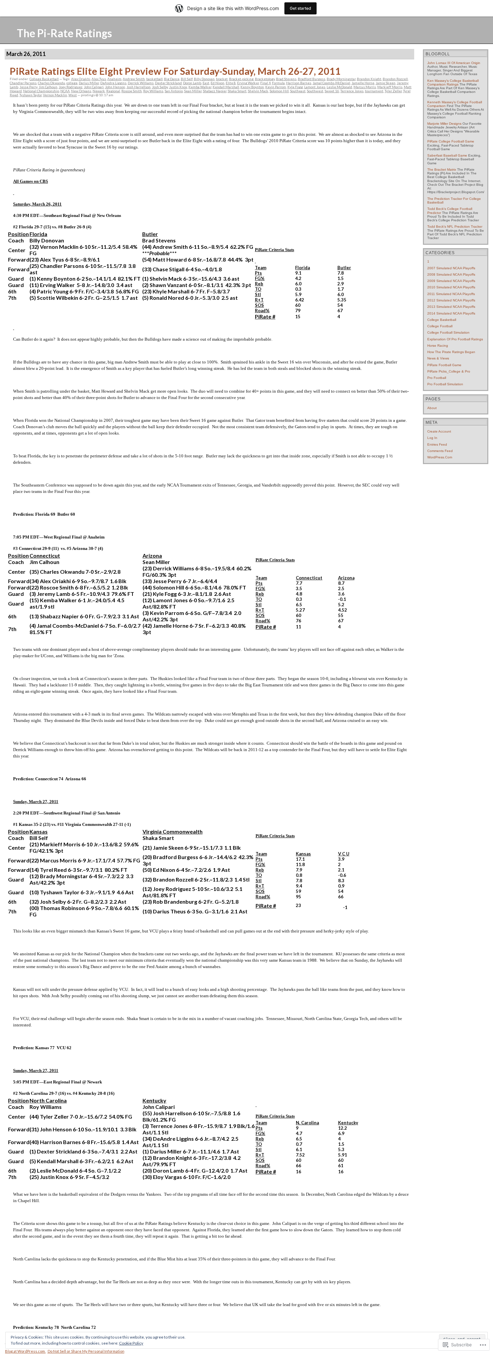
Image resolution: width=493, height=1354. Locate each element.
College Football (439, 326)
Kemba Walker (199, 87)
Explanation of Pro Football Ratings (455, 339)
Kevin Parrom (275, 87)
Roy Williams (153, 91)
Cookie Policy (131, 1343)
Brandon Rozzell (395, 79)
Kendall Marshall (226, 87)
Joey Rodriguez (71, 87)
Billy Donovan (204, 79)
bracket (222, 79)
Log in (432, 438)
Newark (99, 91)
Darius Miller (89, 83)
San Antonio (174, 91)
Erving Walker (248, 83)
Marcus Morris (364, 87)
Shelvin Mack (258, 91)
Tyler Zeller (393, 91)
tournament (374, 91)
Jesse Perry (28, 87)
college (71, 83)
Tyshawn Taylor (30, 95)
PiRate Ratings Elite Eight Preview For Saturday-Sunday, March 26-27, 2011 (175, 71)
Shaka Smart (237, 91)
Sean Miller (193, 91)
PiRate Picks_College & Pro (448, 371)
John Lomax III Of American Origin (453, 63)
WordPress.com (439, 457)
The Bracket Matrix (441, 169)
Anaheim (114, 79)
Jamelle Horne (362, 83)
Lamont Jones (314, 87)
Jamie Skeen (385, 83)
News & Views (438, 358)
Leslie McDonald (339, 87)
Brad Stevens (286, 79)
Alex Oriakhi (80, 79)
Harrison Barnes (298, 83)
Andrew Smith (134, 79)
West (72, 95)
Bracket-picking (241, 79)
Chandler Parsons (23, 83)
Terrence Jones (352, 91)
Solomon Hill (279, 91)
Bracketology (265, 79)
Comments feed (440, 451)
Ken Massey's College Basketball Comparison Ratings (453, 82)
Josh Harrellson (138, 87)
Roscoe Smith (131, 91)
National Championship (41, 91)
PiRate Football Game (444, 365)
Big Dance (171, 79)
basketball (154, 79)
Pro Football (436, 378)
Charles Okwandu (51, 83)
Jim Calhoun (48, 87)
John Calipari (94, 87)
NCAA (65, 91)
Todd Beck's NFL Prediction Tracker (454, 226)
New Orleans (81, 91)
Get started (300, 8)
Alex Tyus (99, 79)
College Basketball (44, 79)
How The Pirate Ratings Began (451, 352)
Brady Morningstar (341, 79)
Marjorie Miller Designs (444, 123)
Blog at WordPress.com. (25, 1351)
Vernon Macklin (55, 95)
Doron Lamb (192, 83)
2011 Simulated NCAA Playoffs (451, 294)
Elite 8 (231, 83)
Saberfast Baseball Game (447, 155)
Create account (439, 431)
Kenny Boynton (252, 87)
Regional (113, 91)
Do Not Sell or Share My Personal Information (86, 1351)
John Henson (115, 87)
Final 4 (265, 83)
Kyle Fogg (295, 87)
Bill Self (187, 79)
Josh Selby (160, 87)
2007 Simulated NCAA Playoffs (451, 268)
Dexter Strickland (168, 83)
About (432, 408)
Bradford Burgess (311, 79)
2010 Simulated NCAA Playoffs (451, 287)
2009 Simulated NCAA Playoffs (451, 281)
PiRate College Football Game (450, 141)
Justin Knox (178, 87)
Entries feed (437, 444)
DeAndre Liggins (113, 83)
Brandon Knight (369, 79)
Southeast (298, 91)
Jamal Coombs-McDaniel (331, 83)
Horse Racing (437, 345)
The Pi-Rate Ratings (64, 33)
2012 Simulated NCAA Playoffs (451, 300)
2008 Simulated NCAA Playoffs (451, 274)
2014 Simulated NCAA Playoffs (451, 313)
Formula (278, 83)
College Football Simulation (448, 332)
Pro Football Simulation (445, 384)
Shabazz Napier (214, 91)
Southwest (315, 91)
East (206, 83)
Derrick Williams (141, 83)
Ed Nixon (217, 83)
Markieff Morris (389, 87)
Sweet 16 (332, 91)
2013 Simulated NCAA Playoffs (451, 306)
